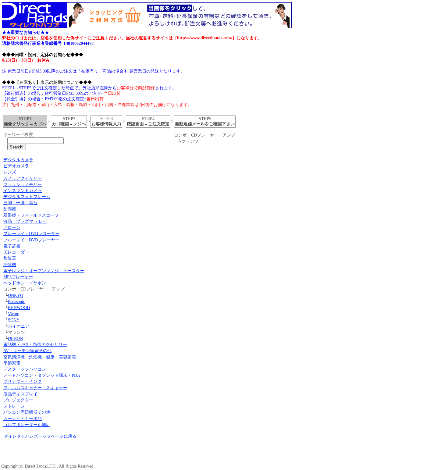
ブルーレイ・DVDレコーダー (31, 233)
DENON (15, 338)
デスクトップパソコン (24, 369)
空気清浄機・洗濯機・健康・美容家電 (39, 357)
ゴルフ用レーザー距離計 (26, 424)
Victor (13, 314)
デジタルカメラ (18, 160)
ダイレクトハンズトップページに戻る (40, 436)
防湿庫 (9, 209)
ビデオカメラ (16, 166)
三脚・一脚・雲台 (20, 203)
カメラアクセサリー (22, 178)
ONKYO (15, 295)
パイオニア (18, 326)
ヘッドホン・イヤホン (24, 283)
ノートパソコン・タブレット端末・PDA (41, 375)
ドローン (11, 227)
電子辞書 (11, 246)
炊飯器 (9, 258)
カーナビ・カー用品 (22, 418)
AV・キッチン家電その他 (27, 350)
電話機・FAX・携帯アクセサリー (35, 344)
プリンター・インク (22, 381)
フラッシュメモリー (22, 184)
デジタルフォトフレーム (26, 196)
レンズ (9, 172)
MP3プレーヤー (18, 277)
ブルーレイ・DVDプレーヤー (31, 240)
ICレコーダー (16, 252)
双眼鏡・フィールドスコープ (31, 215)
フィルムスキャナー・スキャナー (35, 388)
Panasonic (16, 301)
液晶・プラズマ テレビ (25, 221)
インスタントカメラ (22, 190)
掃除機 (9, 264)
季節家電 (11, 363)
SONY (14, 320)
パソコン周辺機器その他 (26, 412)
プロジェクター (18, 400)
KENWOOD (19, 307)
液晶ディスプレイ (20, 394)
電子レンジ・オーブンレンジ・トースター (43, 271)
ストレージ (14, 406)
